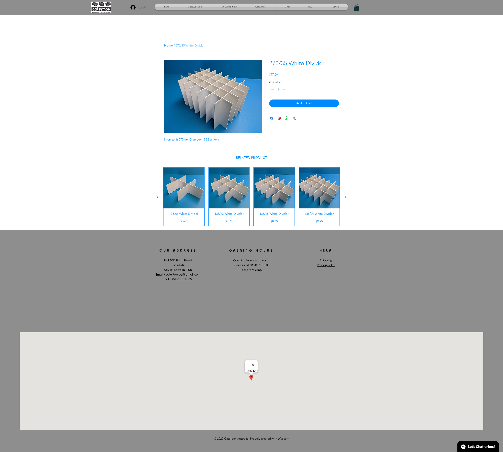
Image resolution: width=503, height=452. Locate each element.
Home (168, 45)
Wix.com (283, 438)
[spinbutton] (278, 89)
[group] (251, 196)
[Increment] (284, 89)
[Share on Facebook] (271, 118)
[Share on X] (294, 118)
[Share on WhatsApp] (286, 118)
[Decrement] (272, 89)
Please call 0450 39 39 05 (252, 265)
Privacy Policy (326, 265)
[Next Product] (345, 196)
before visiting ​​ (252, 270)
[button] (356, 7)
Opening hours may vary (251, 260)
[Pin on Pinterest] (279, 118)
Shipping (326, 260)
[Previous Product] (157, 196)
